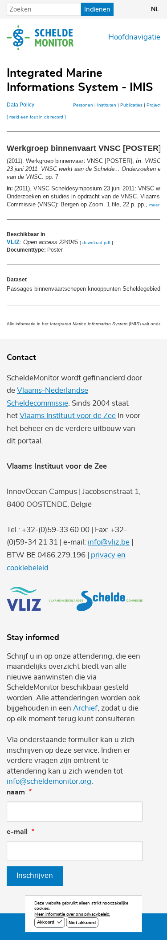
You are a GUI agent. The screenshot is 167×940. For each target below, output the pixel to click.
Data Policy (20, 105)
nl (155, 9)
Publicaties (131, 105)
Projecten (156, 105)
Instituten (106, 105)
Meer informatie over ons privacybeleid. (72, 914)
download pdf (96, 242)
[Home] (40, 37)
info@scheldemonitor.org (49, 781)
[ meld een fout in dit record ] (36, 117)
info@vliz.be (109, 542)
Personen (83, 105)
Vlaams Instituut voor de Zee (68, 415)
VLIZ (13, 242)
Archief (85, 708)
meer (154, 204)
